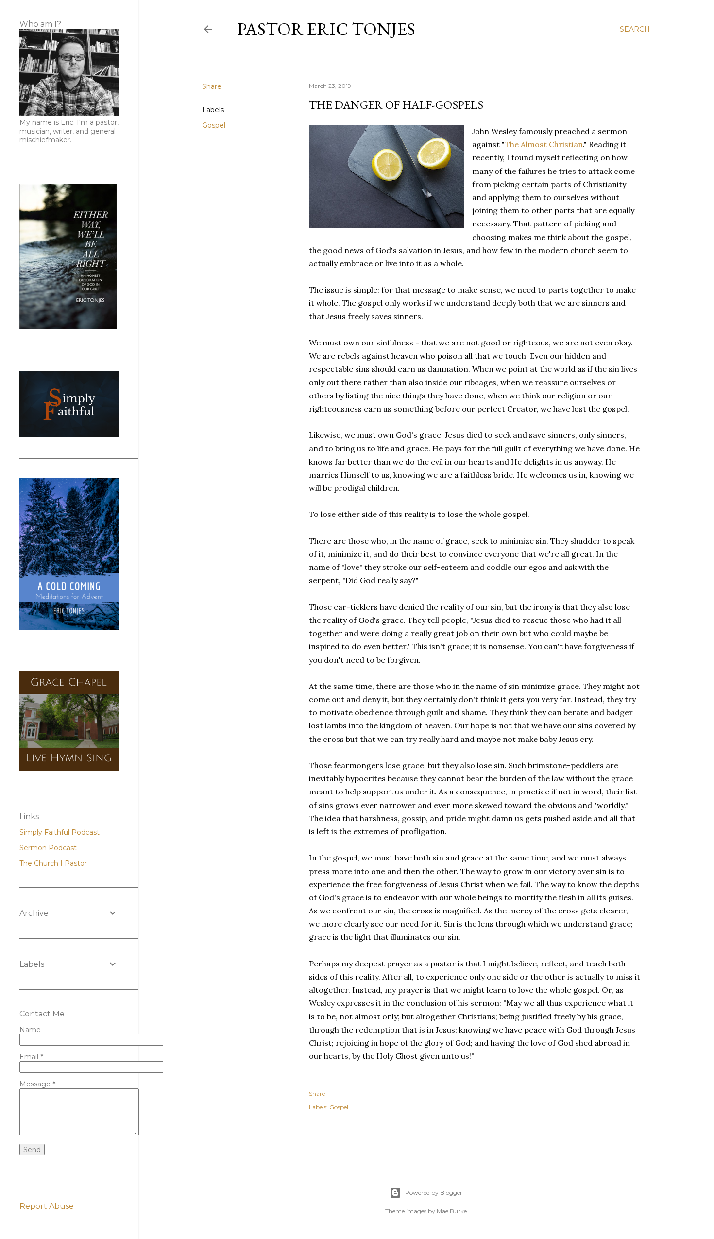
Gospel (213, 125)
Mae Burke (452, 1211)
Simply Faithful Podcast (59, 832)
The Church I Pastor (53, 863)
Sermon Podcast (48, 847)
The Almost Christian (544, 144)
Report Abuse (46, 1206)
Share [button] (211, 86)
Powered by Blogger (433, 1192)
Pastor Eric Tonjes (326, 28)
